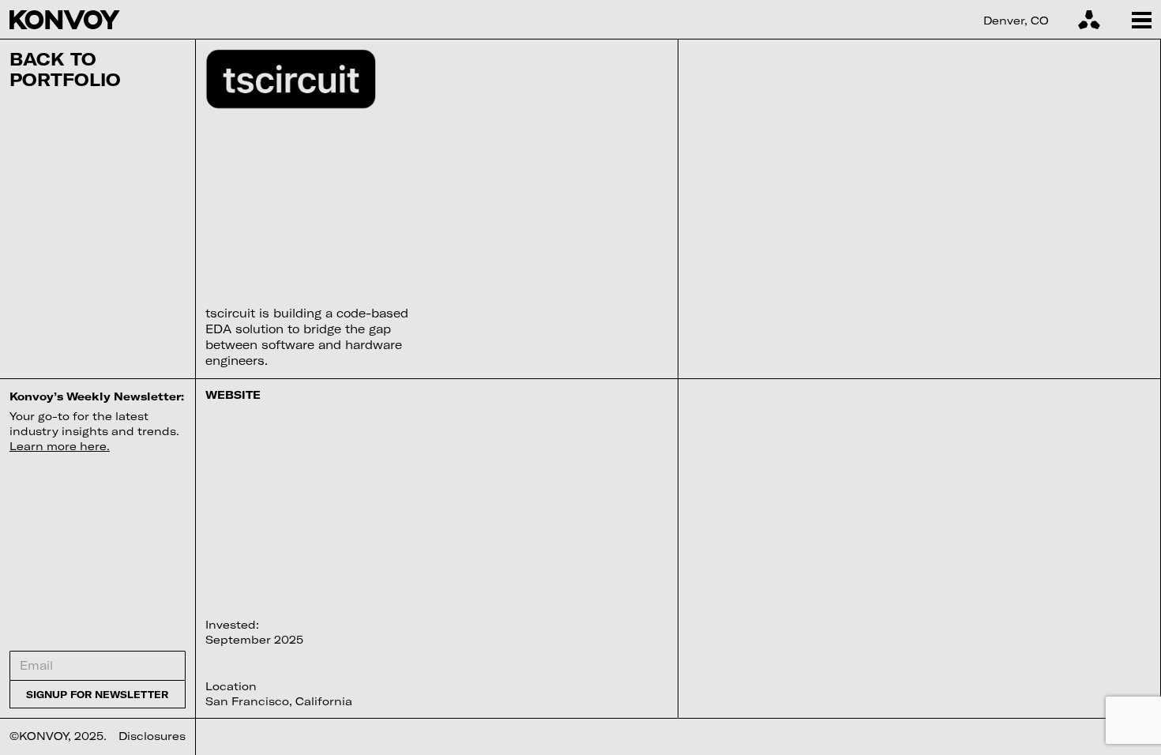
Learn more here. (59, 446)
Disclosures (152, 735)
